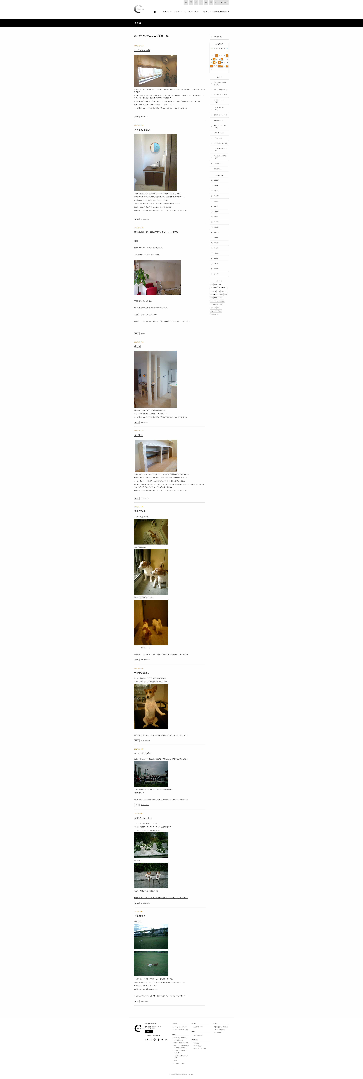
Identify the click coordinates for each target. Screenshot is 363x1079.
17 (214, 62)
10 (214, 59)
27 (222, 66)
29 (227, 66)
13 (222, 59)
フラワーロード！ (143, 818)
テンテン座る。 (142, 672)
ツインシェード (142, 50)
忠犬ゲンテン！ (142, 511)
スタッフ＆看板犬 (145, 660)
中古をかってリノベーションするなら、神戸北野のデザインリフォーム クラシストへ (161, 321)
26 (219, 66)
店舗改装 (143, 333)
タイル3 (138, 435)
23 (211, 66)
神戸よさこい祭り (143, 753)
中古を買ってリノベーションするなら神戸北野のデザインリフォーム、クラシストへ (161, 654)
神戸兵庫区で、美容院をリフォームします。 (156, 232)
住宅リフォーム (145, 117)
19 (219, 62)
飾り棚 (137, 346)
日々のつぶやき (145, 805)
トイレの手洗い (142, 129)
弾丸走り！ (140, 916)
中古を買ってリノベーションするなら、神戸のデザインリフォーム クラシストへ (160, 108)
